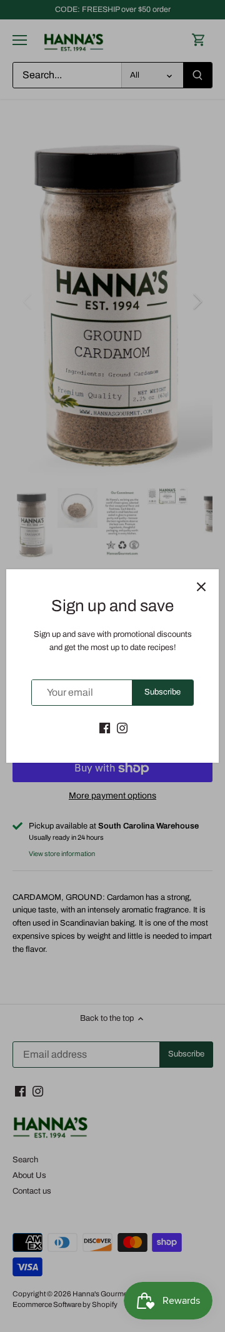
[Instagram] (122, 727)
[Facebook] (104, 727)
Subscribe (162, 692)
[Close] (201, 587)
